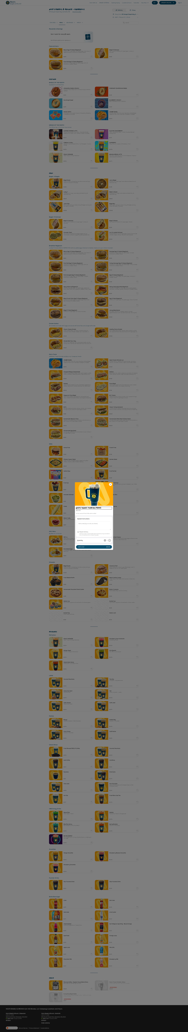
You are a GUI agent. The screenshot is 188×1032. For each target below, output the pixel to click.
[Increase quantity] (109, 540)
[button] (94, 494)
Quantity (80, 540)
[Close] (110, 484)
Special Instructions (83, 519)
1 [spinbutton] (107, 540)
